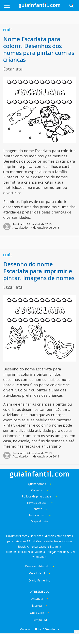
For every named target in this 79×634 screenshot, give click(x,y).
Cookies (37, 490)
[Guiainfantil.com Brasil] (39, 6)
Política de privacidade (37, 496)
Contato (37, 509)
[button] (11, 7)
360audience (51, 629)
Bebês (7, 30)
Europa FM (39, 620)
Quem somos (37, 484)
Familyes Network (37, 566)
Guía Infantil (37, 573)
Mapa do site (39, 521)
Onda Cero (37, 613)
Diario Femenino (39, 580)
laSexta (37, 606)
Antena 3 (37, 598)
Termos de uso (37, 503)
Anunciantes (37, 515)
